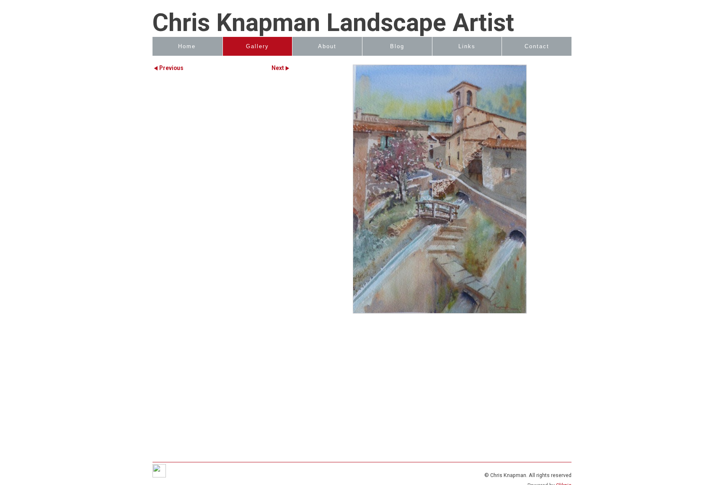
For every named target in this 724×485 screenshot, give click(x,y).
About (327, 46)
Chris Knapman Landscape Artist (333, 22)
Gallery (257, 46)
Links (467, 46)
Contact (537, 46)
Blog (397, 46)
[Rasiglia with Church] (439, 189)
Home (187, 46)
